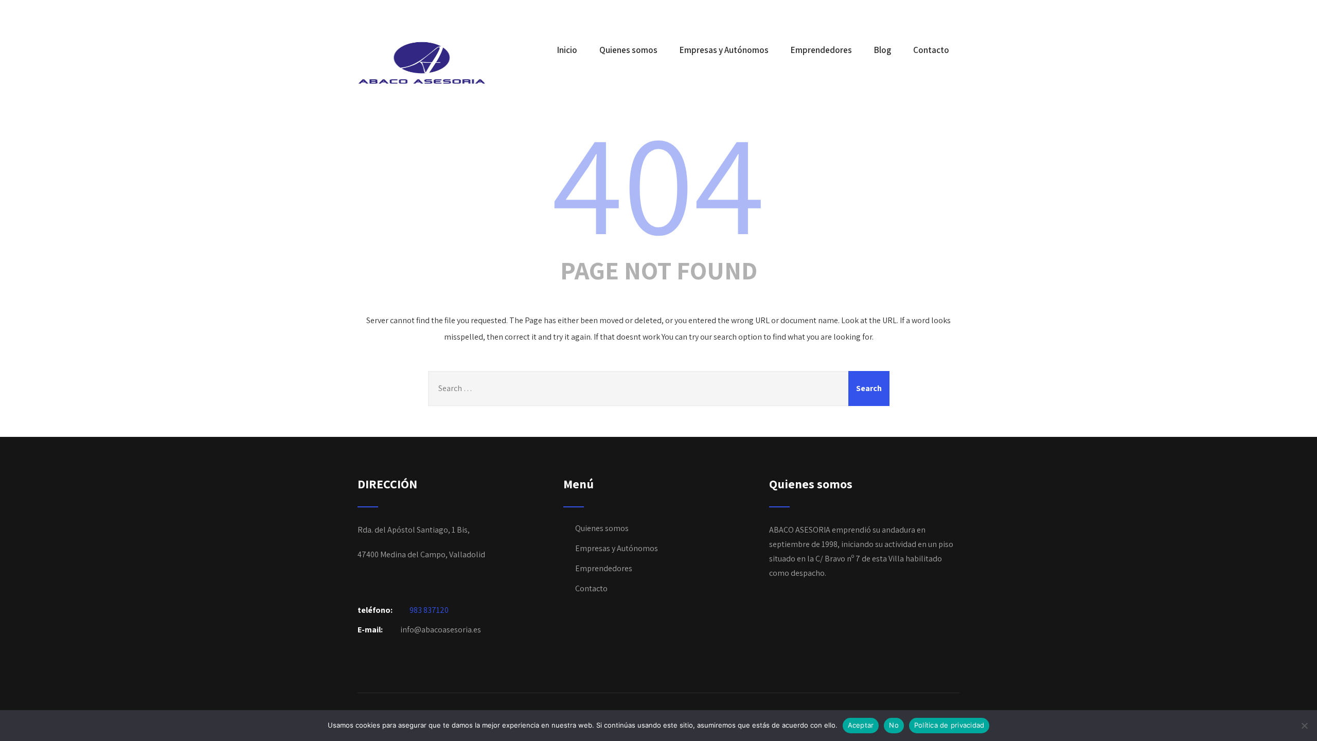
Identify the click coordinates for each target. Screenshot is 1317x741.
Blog (882, 50)
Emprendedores (821, 50)
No (894, 725)
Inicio (567, 50)
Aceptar (861, 725)
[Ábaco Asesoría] (422, 63)
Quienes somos (628, 50)
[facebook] (956, 14)
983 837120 (429, 610)
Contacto (931, 50)
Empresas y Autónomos (724, 50)
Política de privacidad (949, 725)
